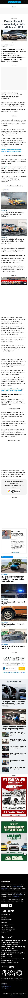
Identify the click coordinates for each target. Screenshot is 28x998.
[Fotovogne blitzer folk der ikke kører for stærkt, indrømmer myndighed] (14, 692)
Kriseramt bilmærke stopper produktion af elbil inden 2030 (18, 740)
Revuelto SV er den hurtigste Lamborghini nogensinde (17, 768)
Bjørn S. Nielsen (10, 44)
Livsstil (3, 956)
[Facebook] (3, 905)
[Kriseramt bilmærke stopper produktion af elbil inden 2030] (5, 741)
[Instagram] (6, 905)
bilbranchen (4, 888)
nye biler (19, 886)
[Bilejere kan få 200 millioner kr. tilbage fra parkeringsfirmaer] (14, 717)
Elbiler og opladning (6, 962)
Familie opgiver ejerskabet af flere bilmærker (17, 761)
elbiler (14, 886)
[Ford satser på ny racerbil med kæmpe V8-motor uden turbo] (5, 755)
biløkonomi (16, 896)
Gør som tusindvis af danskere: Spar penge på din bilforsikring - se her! (12, 389)
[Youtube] (10, 905)
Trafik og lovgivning (5, 699)
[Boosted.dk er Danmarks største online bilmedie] (14, 2)
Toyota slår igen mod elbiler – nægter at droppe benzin (18, 747)
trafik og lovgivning (18, 894)
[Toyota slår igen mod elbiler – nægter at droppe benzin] (5, 748)
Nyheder (14, 18)
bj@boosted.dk (16, 552)
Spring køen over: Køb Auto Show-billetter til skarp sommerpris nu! (11, 150)
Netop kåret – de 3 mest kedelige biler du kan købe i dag (17, 734)
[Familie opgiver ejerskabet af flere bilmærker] (5, 762)
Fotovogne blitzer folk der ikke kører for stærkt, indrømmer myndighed (14, 704)
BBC (6, 167)
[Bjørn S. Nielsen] (6, 541)
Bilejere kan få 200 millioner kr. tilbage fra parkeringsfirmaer (14, 728)
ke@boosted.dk (14, 995)
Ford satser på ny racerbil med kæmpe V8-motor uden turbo (18, 754)
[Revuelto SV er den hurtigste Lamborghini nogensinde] (5, 769)
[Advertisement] (14, 301)
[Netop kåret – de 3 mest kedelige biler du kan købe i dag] (5, 734)
